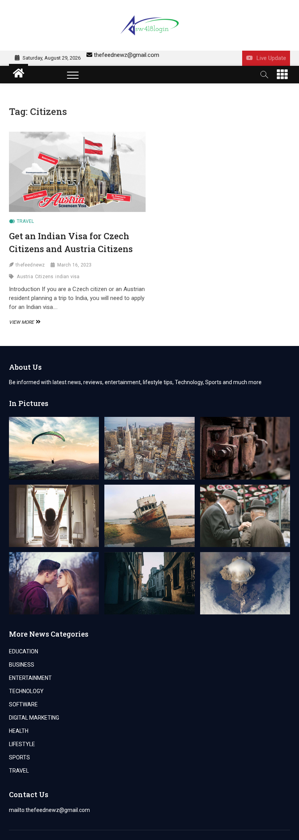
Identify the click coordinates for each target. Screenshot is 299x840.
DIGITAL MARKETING (34, 718)
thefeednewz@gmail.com (126, 54)
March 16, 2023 (74, 265)
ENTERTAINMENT (30, 678)
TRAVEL (25, 221)
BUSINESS (21, 665)
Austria (25, 276)
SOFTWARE (23, 704)
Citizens (44, 276)
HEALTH (18, 731)
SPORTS (19, 757)
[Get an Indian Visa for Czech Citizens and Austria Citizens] (77, 172)
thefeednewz (30, 265)
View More (24, 322)
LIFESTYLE (22, 744)
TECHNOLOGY (26, 691)
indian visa (67, 276)
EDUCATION (23, 651)
